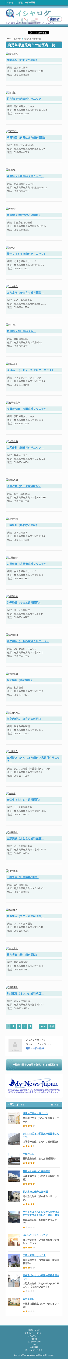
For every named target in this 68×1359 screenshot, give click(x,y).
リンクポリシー (34, 1342)
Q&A (34, 1344)
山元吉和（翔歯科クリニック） (25, 447)
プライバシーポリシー (34, 1333)
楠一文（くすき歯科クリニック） (26, 253)
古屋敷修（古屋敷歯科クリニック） (28, 563)
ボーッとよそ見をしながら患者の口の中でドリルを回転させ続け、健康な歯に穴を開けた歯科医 (41, 1215)
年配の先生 (28, 1153)
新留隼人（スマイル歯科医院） (25, 916)
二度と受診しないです (34, 1255)
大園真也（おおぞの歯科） (23, 59)
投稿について (34, 1330)
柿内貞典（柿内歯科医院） (23, 954)
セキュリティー (34, 1336)
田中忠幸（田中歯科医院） (23, 877)
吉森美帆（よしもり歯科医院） (25, 838)
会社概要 (34, 1347)
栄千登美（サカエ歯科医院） (24, 602)
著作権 (34, 1339)
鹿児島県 (17, 39)
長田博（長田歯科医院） (21, 331)
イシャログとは (45, 1044)
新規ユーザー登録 (27, 2)
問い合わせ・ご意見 (34, 1350)
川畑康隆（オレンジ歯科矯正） (25, 993)
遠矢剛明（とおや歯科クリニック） (28, 641)
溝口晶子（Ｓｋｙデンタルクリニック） (30, 369)
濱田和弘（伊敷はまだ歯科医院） (26, 137)
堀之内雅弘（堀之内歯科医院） (25, 718)
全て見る (54, 1105)
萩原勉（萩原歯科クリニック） (25, 176)
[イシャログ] (34, 16)
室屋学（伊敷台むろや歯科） (24, 214)
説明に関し (28, 1299)
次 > (43, 1026)
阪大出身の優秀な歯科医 (35, 1191)
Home (8, 39)
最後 (51, 1026)
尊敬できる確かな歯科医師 (36, 1171)
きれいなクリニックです (35, 1235)
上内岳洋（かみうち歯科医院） (25, 292)
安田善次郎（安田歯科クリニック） (28, 408)
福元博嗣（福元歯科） (20, 679)
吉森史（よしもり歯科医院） (24, 799)
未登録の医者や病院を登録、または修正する (35, 1064)
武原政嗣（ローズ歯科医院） (24, 486)
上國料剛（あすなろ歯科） (23, 524)
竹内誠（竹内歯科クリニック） (25, 98)
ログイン (11, 2)
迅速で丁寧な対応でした (35, 1113)
